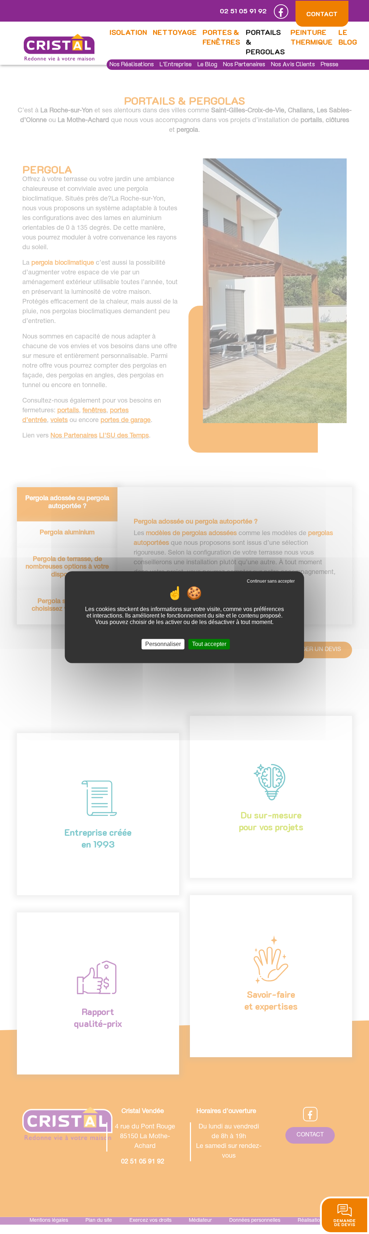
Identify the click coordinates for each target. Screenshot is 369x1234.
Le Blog (207, 64)
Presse (329, 64)
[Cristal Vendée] (59, 47)
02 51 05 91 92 (243, 10)
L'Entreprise (176, 64)
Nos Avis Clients (293, 64)
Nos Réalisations (132, 64)
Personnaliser (163, 644)
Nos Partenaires (244, 64)
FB (281, 11)
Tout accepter (209, 644)
